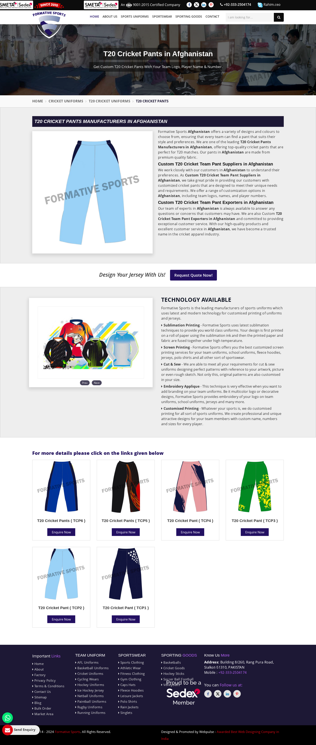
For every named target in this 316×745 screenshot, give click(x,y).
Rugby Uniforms (89, 707)
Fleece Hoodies (131, 690)
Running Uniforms (90, 712)
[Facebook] (189, 4)
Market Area (43, 714)
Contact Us (42, 691)
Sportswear (162, 16)
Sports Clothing (131, 662)
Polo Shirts (128, 701)
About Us (110, 16)
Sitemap (40, 697)
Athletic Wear (130, 668)
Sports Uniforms (135, 16)
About (38, 669)
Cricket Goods (173, 668)
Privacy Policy (44, 680)
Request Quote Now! (193, 275)
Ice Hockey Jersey (90, 690)
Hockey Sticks (173, 673)
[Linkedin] (203, 4)
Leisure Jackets (131, 696)
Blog (37, 703)
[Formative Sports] (49, 20)
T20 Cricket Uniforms (109, 101)
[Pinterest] (211, 4)
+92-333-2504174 (237, 4)
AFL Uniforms (87, 662)
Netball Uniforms (90, 696)
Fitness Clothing (132, 673)
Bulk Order (42, 708)
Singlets (125, 712)
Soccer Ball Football (177, 679)
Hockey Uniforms (90, 685)
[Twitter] (196, 4)
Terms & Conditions (48, 686)
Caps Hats (127, 685)
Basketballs (171, 662)
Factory (39, 675)
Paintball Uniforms (91, 701)
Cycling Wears (87, 679)
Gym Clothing (130, 679)
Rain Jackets (128, 707)
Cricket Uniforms (66, 101)
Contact (212, 16)
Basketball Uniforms (92, 668)
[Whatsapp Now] (7, 717)
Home (94, 16)
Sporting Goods (188, 16)
